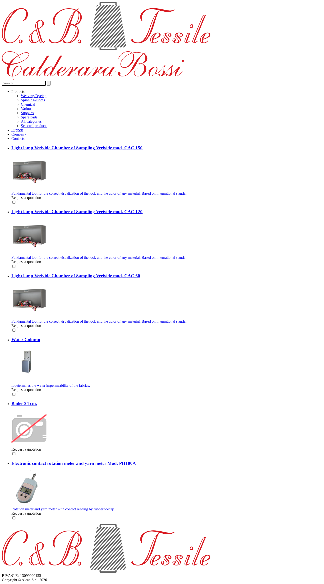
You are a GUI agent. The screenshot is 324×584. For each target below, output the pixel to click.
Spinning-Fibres (33, 100)
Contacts (17, 139)
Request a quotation (26, 198)
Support (17, 130)
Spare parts (29, 117)
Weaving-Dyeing (33, 96)
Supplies (27, 113)
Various (26, 109)
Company (18, 134)
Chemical (28, 104)
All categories (31, 121)
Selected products (34, 126)
